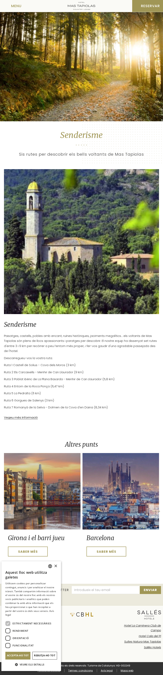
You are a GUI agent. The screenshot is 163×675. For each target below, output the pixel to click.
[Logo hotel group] (149, 614)
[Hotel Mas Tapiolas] (81, 6)
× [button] (55, 566)
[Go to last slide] (7, 511)
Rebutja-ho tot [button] (44, 655)
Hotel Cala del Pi (150, 636)
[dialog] (31, 616)
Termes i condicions (80, 670)
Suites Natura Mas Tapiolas (142, 642)
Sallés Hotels (152, 647)
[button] (31, 664)
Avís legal (107, 670)
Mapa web (127, 670)
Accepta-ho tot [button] (18, 655)
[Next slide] (156, 511)
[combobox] (50, 566)
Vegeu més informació (21, 417)
